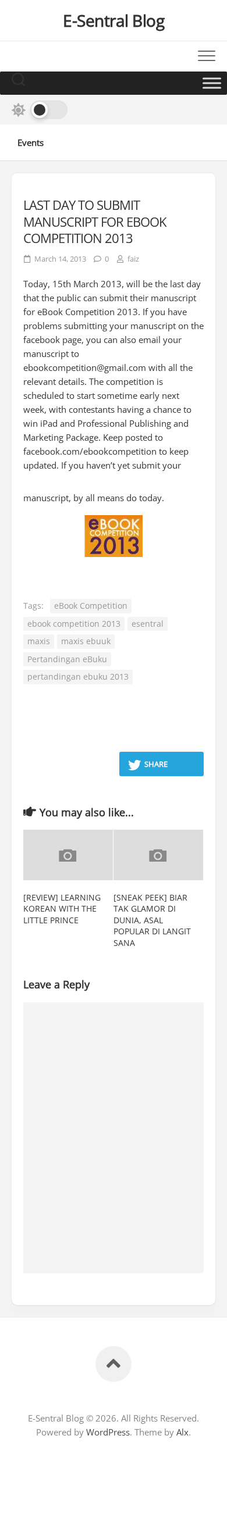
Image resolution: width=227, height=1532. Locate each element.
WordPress (108, 1432)
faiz (133, 258)
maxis (38, 641)
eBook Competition (90, 605)
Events (30, 142)
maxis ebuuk (86, 641)
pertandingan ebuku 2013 (78, 676)
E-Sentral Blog (113, 20)
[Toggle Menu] (212, 82)
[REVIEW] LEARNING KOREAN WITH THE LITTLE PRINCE (62, 909)
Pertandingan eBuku (67, 659)
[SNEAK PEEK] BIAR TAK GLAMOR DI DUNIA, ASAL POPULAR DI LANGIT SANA (152, 920)
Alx (182, 1432)
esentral (148, 623)
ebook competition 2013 (73, 623)
